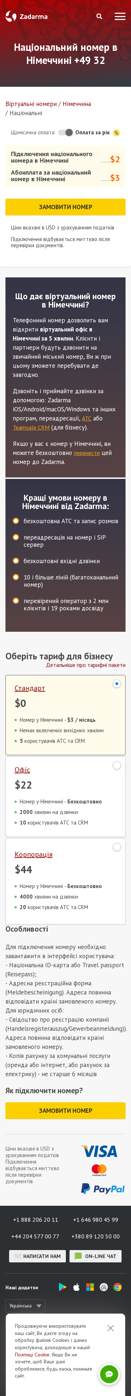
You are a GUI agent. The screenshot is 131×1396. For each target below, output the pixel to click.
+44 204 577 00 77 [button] (35, 1236)
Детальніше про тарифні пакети (86, 664)
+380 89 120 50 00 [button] (95, 1236)
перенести (87, 452)
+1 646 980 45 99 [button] (95, 1219)
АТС (86, 418)
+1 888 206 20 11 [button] (35, 1219)
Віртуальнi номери (31, 104)
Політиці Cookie (32, 1354)
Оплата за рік (93, 132)
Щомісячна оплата (33, 132)
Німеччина (77, 104)
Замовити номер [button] (65, 207)
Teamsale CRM (31, 427)
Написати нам (42, 1256)
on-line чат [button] (100, 1256)
